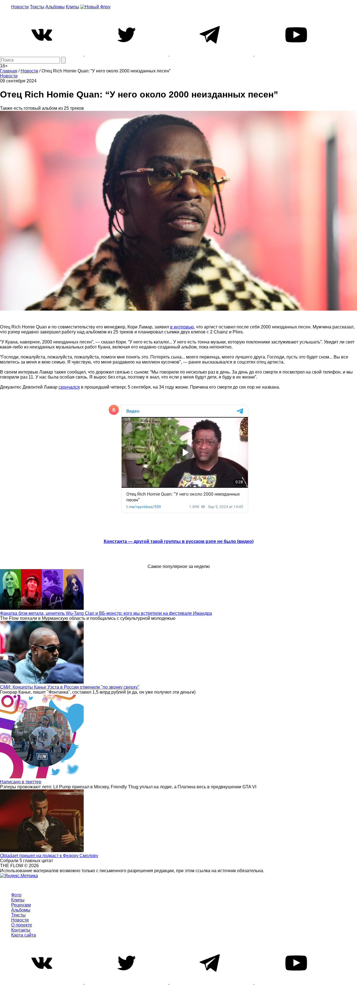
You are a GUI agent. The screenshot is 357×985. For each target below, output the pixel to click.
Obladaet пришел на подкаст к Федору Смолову (49, 855)
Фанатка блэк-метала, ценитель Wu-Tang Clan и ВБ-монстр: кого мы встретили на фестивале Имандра (106, 613)
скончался (69, 387)
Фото (16, 895)
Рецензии (21, 905)
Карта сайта (23, 935)
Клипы (72, 6)
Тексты (37, 6)
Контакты (20, 930)
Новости (20, 6)
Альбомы (55, 6)
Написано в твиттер (20, 781)
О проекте (21, 925)
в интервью (182, 327)
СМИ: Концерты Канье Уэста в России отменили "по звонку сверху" (69, 687)
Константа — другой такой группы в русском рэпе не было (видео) (179, 541)
